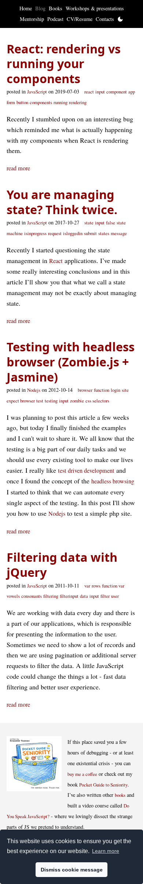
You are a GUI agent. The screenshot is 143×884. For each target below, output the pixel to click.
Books (55, 8)
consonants (31, 596)
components (41, 102)
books (120, 795)
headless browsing (112, 481)
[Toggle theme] (120, 19)
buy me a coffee (82, 774)
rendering (78, 102)
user (115, 596)
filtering (50, 596)
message (119, 233)
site (125, 390)
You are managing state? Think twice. (62, 201)
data (84, 596)
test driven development (86, 470)
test (39, 400)
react (89, 91)
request (55, 233)
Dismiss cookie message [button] (72, 870)
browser (85, 390)
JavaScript (37, 91)
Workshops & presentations (95, 8)
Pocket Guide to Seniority (103, 784)
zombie (77, 400)
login (115, 390)
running (60, 102)
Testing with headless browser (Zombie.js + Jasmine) (71, 361)
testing (51, 400)
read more (18, 168)
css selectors (97, 400)
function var (113, 585)
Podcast (55, 18)
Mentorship (32, 18)
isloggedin (72, 233)
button (22, 102)
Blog (40, 8)
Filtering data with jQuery (62, 564)
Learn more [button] (105, 851)
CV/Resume (79, 18)
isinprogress (35, 233)
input (100, 91)
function (101, 390)
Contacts (105, 18)
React (56, 261)
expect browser (21, 400)
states (103, 233)
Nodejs (33, 390)
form (11, 102)
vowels (13, 596)
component (116, 91)
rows (96, 585)
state (89, 222)
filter (105, 596)
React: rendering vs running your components (64, 63)
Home (25, 8)
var (87, 585)
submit (90, 233)
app (131, 91)
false (110, 222)
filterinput (69, 596)
